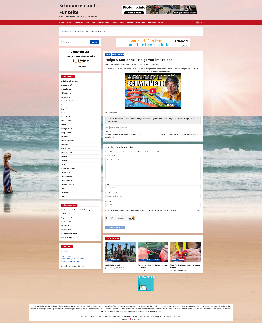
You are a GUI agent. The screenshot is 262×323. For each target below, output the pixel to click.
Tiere (63, 164)
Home (61, 23)
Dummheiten (66, 89)
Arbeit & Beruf (66, 85)
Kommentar (110, 156)
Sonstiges (156, 260)
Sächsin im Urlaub (112, 265)
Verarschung (65, 172)
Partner (69, 23)
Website (108, 202)
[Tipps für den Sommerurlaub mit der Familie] (185, 252)
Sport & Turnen (66, 152)
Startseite (64, 31)
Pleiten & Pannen (67, 141)
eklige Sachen (66, 93)
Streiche (64, 160)
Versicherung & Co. (68, 238)
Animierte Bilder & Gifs (69, 81)
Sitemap (172, 316)
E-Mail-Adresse (111, 193)
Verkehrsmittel (66, 176)
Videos (114, 23)
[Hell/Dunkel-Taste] (198, 22)
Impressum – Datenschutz (70, 218)
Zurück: (122, 134)
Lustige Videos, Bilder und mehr (72, 259)
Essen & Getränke (67, 101)
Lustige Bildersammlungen (70, 261)
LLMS (179, 316)
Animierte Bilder (67, 254)
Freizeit (72, 31)
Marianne (124, 127)
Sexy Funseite (66, 256)
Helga (118, 127)
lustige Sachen (66, 121)
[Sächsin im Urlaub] (120, 252)
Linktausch (79, 23)
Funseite (64, 251)
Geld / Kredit (90, 23)
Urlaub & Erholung (118, 54)
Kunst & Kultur (66, 117)
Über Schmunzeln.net (69, 234)
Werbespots (65, 192)
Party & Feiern (66, 133)
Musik (63, 125)
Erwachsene (65, 97)
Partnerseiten (66, 230)
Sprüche (64, 156)
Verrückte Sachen (67, 184)
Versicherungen (103, 23)
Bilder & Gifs (140, 23)
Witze (122, 23)
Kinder (63, 113)
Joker (107, 64)
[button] (202, 23)
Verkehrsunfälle (67, 180)
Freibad (112, 127)
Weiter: (181, 132)
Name (108, 184)
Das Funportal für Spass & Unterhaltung (75, 210)
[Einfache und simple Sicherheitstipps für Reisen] (153, 252)
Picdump (130, 23)
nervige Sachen (66, 129)
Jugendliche (65, 109)
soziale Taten (66, 148)
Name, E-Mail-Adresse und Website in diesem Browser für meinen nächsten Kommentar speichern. (142, 210)
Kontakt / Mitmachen (155, 23)
